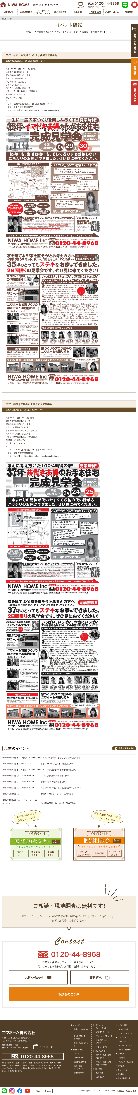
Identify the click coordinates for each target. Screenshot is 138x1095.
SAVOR (76, 1053)
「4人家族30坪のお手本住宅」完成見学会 (58, 802)
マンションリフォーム (104, 1036)
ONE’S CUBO (79, 1058)
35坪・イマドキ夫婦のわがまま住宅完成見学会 (31, 55)
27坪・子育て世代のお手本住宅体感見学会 (58, 769)
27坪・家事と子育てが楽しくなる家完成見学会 (60, 757)
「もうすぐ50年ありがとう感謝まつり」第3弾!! (60, 787)
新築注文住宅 (78, 1049)
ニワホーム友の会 (42, 1091)
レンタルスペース (125, 1033)
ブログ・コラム (123, 1037)
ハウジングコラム (125, 1045)
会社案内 (121, 1053)
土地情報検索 (79, 1072)
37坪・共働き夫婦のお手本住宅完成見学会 (29, 404)
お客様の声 (100, 1077)
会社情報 (122, 1057)
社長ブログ (123, 1041)
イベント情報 (122, 1025)
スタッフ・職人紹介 (126, 1062)
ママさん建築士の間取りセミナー (54, 775)
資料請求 (96, 977)
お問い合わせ (34, 977)
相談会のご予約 (69, 994)
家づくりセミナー (124, 1070)
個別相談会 (122, 1074)
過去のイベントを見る (124, 748)
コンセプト (77, 1025)
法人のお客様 (100, 1051)
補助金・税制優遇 (125, 1049)
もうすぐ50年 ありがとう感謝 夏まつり (57, 763)
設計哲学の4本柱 (80, 1062)
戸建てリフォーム (102, 1032)
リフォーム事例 (102, 1047)
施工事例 (98, 1068)
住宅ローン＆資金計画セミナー (53, 781)
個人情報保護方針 (124, 1078)
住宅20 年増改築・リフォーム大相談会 (56, 793)
